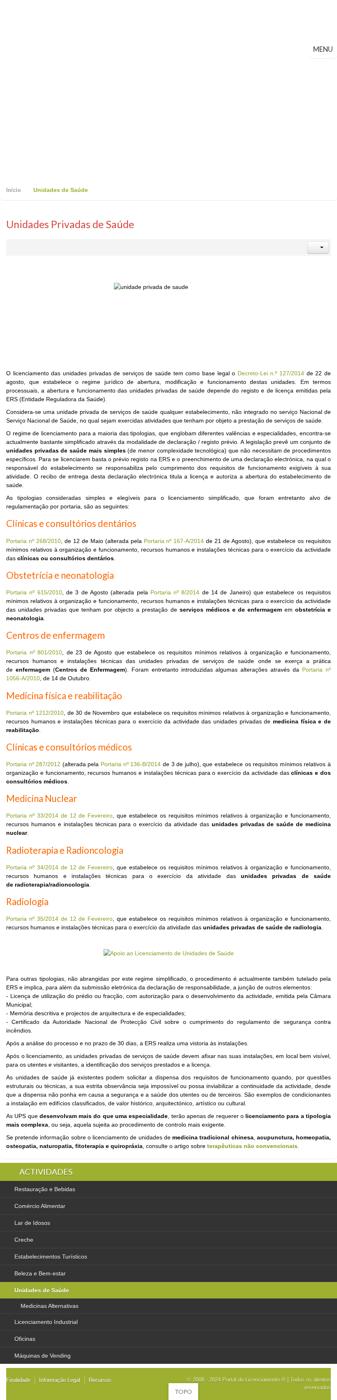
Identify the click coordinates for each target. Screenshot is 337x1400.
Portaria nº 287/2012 (33, 764)
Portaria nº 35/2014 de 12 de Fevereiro (59, 918)
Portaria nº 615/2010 (34, 592)
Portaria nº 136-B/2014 (131, 764)
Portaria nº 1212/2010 (35, 712)
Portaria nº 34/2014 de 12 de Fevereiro (59, 867)
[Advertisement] (168, 120)
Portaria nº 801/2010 (34, 652)
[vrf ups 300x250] (169, 953)
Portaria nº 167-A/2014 (174, 541)
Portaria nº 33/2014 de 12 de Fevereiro (59, 815)
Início (13, 189)
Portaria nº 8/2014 (175, 592)
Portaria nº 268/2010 (33, 541)
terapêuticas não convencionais (252, 1146)
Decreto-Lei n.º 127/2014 (271, 373)
